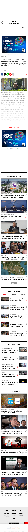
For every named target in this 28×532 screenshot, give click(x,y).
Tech (10, 348)
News (7, 510)
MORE (14, 283)
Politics (3, 56)
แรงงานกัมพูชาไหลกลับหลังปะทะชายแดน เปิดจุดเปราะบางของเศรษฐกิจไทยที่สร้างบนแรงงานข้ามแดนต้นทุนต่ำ (17, 317)
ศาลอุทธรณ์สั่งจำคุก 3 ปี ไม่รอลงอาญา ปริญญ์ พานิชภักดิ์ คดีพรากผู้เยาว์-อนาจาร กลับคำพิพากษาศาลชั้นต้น (17, 334)
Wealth (14, 510)
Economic (4, 214)
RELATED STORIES (14, 176)
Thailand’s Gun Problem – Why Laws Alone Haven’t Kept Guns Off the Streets (8, 358)
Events (21, 513)
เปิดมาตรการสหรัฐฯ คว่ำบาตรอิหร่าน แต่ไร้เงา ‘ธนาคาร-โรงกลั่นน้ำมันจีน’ (17, 300)
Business (4, 193)
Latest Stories (14, 392)
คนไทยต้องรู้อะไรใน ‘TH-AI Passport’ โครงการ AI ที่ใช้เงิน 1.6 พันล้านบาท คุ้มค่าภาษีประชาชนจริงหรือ (9, 351)
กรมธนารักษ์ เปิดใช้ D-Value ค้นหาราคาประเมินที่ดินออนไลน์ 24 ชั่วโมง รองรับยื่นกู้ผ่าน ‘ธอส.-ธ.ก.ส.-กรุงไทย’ (12, 278)
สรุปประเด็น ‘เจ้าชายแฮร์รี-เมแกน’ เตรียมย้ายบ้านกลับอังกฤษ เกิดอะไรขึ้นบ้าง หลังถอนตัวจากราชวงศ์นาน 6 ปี (8, 375)
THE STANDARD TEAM (8, 69)
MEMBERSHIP (14, 523)
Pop (21, 510)
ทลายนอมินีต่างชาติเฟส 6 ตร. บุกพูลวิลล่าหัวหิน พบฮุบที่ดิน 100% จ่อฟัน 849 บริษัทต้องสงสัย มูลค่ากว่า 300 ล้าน (12, 258)
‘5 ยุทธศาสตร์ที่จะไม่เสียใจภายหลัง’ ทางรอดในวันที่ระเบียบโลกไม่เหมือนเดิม (8, 367)
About (14, 515)
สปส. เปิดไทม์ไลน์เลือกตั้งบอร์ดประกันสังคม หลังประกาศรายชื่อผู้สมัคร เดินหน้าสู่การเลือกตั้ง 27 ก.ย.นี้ (8, 383)
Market (10, 193)
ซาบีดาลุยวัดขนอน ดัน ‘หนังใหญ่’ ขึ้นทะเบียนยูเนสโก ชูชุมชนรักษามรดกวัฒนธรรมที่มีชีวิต (12, 453)
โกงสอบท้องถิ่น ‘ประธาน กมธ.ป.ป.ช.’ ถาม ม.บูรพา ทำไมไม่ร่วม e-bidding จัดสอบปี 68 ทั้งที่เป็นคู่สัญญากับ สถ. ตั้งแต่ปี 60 (12, 432)
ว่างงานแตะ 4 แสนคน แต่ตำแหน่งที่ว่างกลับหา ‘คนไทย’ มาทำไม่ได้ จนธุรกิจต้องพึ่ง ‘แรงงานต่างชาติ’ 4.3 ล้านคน (17, 325)
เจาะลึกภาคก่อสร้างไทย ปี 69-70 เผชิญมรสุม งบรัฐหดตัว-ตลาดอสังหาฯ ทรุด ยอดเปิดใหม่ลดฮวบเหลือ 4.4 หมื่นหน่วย (17, 308)
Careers (14, 513)
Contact (21, 515)
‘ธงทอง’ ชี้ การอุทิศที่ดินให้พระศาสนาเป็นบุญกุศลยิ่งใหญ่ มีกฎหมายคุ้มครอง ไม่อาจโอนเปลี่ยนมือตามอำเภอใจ (12, 237)
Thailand (4, 235)
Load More (14, 498)
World (12, 297)
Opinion (6, 513)
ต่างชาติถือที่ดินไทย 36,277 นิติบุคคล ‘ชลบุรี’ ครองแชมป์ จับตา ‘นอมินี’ (11, 217)
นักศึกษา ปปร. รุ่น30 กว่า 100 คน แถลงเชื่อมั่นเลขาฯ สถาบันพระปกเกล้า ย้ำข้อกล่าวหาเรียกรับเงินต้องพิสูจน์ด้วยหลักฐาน (12, 473)
